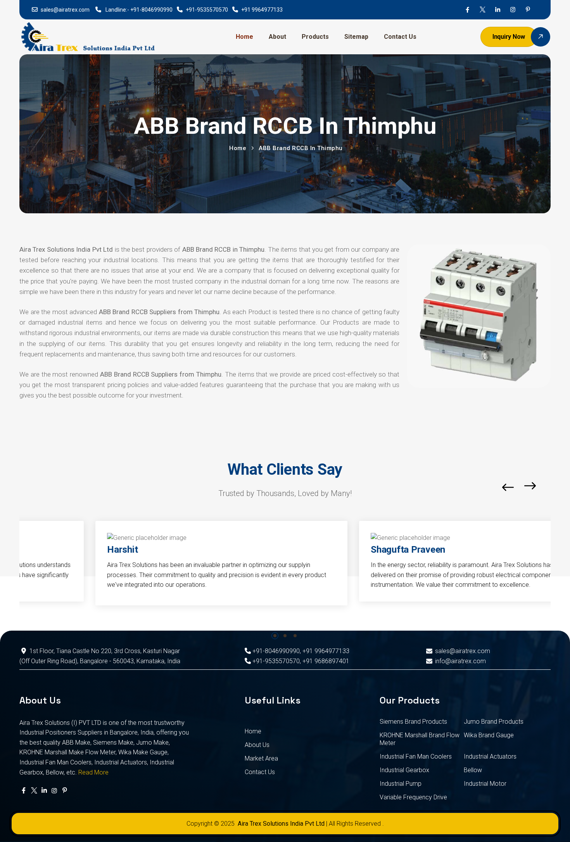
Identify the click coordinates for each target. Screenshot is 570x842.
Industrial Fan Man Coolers (416, 756)
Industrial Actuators (490, 756)
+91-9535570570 (207, 10)
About (277, 36)
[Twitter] (482, 10)
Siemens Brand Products (413, 721)
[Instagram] (513, 10)
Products (315, 36)
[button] (548, 487)
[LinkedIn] (498, 10)
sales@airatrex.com (65, 10)
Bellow (473, 770)
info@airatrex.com (460, 661)
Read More (93, 772)
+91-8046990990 (151, 10)
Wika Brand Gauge (489, 735)
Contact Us (400, 36)
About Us (257, 745)
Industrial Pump (400, 783)
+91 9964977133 (262, 10)
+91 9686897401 (325, 661)
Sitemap (356, 36)
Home (244, 36)
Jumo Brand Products (493, 721)
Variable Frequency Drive (413, 797)
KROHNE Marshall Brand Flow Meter (419, 739)
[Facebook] (467, 10)
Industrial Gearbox (404, 770)
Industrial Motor (485, 783)
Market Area (261, 758)
